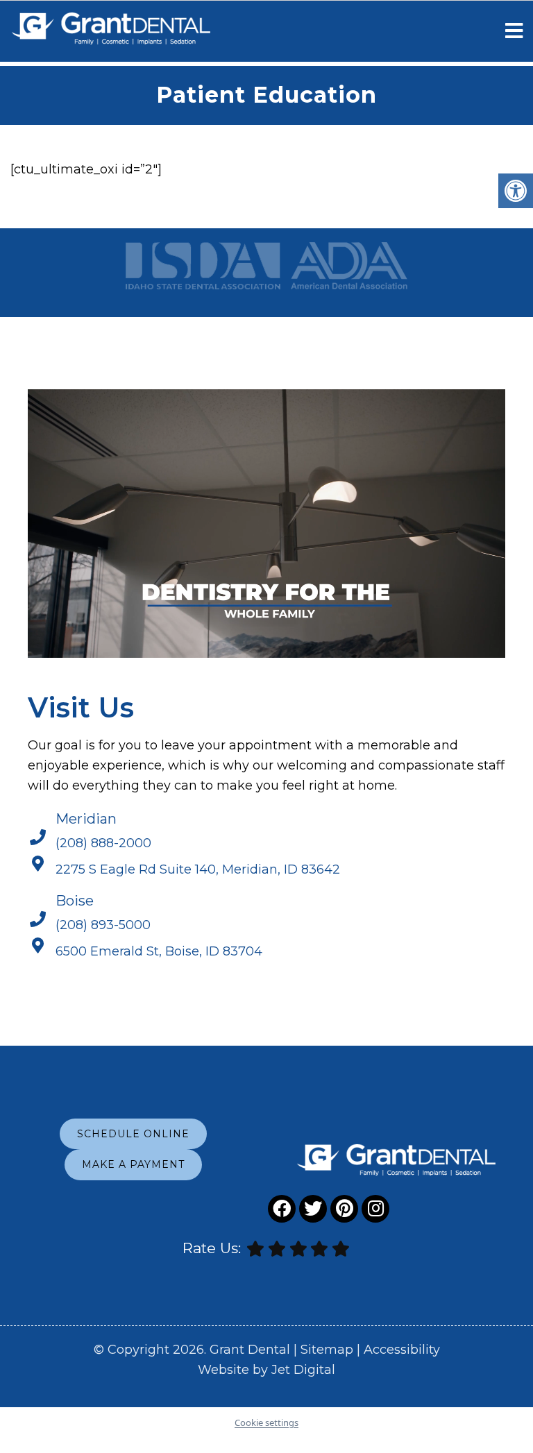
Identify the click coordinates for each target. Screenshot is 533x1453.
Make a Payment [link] (133, 1164)
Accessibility (402, 1349)
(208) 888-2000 (103, 843)
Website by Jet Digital (266, 1369)
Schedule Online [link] (133, 1134)
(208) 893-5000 (103, 925)
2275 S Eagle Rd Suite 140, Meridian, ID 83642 (198, 869)
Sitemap (327, 1349)
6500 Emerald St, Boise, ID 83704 (159, 951)
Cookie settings (266, 1422)
